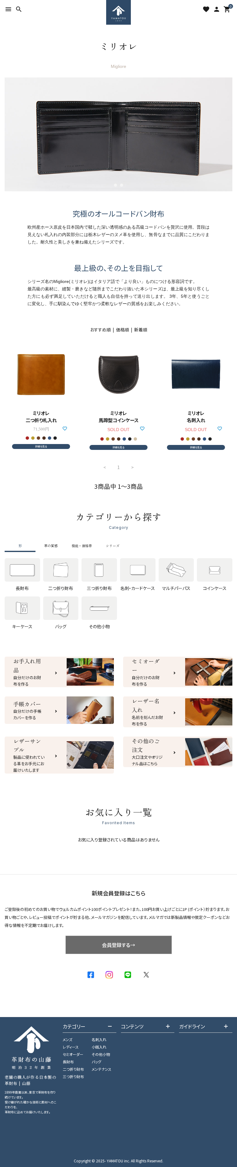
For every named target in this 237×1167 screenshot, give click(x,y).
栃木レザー (99, 234)
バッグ (96, 1061)
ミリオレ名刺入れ (196, 416)
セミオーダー (73, 1054)
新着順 (140, 329)
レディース (71, 1046)
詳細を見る (41, 446)
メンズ (67, 1039)
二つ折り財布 (73, 1069)
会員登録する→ (118, 945)
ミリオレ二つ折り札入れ (41, 416)
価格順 (122, 329)
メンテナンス (101, 1069)
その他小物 (101, 1054)
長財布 (68, 1061)
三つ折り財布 (73, 1076)
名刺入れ (99, 1039)
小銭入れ (99, 1046)
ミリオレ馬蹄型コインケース (119, 416)
